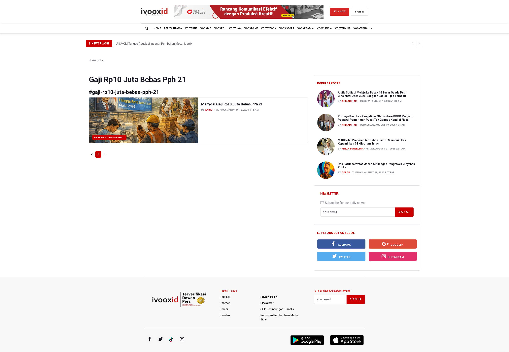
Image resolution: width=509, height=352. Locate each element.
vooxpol (220, 28)
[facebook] (149, 339)
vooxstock (268, 28)
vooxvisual (361, 28)
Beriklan (225, 315)
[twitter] (160, 339)
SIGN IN (359, 11)
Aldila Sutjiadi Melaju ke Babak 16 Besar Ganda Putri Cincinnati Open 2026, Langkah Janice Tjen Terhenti (372, 94)
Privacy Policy (269, 296)
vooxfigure (342, 28)
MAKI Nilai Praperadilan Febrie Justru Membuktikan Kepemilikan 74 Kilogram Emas (372, 142)
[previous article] (419, 43)
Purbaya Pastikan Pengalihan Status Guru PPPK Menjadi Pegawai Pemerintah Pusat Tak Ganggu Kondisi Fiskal (375, 118)
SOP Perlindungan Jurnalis (277, 309)
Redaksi (225, 296)
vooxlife (323, 28)
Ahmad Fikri (349, 101)
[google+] (171, 339)
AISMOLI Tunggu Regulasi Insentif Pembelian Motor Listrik (154, 43)
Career (224, 309)
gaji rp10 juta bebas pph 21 (109, 137)
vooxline (191, 28)
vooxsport (286, 28)
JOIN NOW (339, 11)
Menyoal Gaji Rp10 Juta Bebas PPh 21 (232, 104)
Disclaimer (267, 303)
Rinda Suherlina (352, 148)
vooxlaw (235, 28)
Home (157, 28)
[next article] (412, 43)
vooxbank (251, 28)
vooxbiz (205, 28)
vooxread (304, 28)
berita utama (173, 28)
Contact (225, 303)
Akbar (209, 109)
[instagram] (182, 339)
